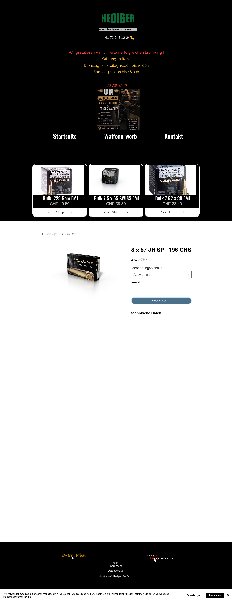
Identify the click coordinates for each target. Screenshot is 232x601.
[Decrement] (134, 288)
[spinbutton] (139, 288)
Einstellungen (194, 595)
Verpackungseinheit (146, 268)
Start (43, 234)
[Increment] (144, 288)
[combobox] (161, 274)
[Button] (74, 557)
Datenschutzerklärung (19, 596)
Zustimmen (215, 595)
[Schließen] (228, 595)
